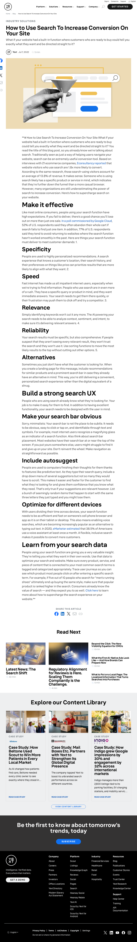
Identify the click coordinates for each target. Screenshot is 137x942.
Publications (119, 865)
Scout (73, 861)
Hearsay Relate (77, 897)
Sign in (106, 1)
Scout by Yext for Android (78, 915)
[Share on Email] (74, 613)
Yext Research (120, 884)
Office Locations (56, 884)
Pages (73, 884)
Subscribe (68, 841)
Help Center (118, 899)
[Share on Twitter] (68, 613)
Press (51, 870)
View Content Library (68, 806)
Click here (91, 590)
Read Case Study (17, 797)
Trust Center (119, 879)
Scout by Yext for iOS (78, 908)
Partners (53, 874)
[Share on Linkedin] (62, 613)
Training (117, 903)
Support (123, 1)
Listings (74, 865)
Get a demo (17, 879)
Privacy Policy (39, 930)
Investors (53, 879)
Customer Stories (121, 870)
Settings (86, 930)
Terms (51, 930)
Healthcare (97, 865)
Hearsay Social (77, 893)
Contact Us (114, 1)
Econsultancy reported (91, 163)
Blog (115, 861)
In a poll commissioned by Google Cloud (87, 221)
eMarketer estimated (66, 528)
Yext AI (73, 902)
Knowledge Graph (78, 870)
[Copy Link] (80, 613)
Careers (52, 865)
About (52, 861)
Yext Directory (55, 888)
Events (116, 874)
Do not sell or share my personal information (51, 935)
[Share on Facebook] (56, 613)
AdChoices (62, 930)
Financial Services (100, 861)
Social (73, 879)
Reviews (74, 874)
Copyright (74, 930)
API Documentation (120, 909)
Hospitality (97, 879)
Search (73, 888)
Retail (94, 870)
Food (94, 874)
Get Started (120, 6)
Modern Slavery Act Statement (56, 894)
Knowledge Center (122, 888)
